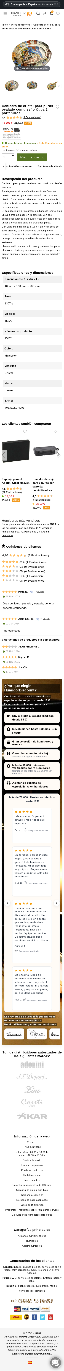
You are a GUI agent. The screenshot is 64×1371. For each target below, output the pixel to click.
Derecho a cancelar (32, 1195)
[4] (11, 118)
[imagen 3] (52, 86)
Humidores (30, 531)
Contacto (32, 1142)
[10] (25, 555)
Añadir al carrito (32, 157)
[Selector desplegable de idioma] (32, 1362)
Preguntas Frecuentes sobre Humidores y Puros (32, 1210)
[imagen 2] (32, 86)
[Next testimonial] (57, 903)
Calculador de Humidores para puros (32, 1214)
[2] (8, 118)
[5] (12, 118)
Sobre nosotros (32, 1180)
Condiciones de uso (32, 1170)
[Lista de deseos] (58, 14)
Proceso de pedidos (32, 1165)
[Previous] (4, 166)
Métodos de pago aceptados (32, 1200)
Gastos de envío (32, 1160)
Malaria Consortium (29, 1337)
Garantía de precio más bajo (31, 753)
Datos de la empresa (32, 1205)
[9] (23, 555)
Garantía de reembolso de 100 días (32, 1185)
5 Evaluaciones (32, 117)
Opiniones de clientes (50, 166)
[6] (14, 118)
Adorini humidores (32, 1245)
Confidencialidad (32, 1175)
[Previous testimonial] (7, 903)
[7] (46, 496)
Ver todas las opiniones (32, 1290)
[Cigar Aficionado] (14, 1033)
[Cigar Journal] (37, 1033)
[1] (9, 555)
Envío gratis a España (34, 4)
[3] (9, 118)
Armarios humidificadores (32, 1236)
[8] (17, 118)
